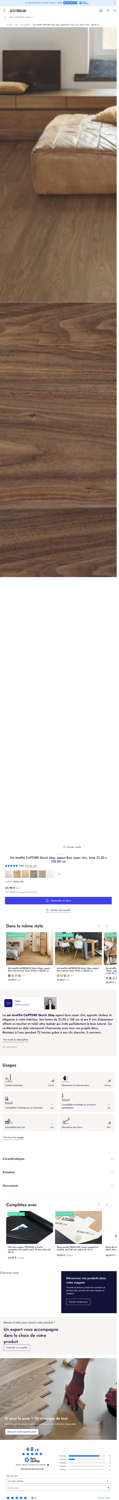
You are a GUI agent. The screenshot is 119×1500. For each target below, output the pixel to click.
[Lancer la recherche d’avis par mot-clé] (108, 1488)
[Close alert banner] (115, 3)
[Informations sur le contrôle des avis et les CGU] (48, 1465)
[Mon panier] (114, 10)
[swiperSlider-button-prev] (98, 926)
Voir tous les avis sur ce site (32, 1469)
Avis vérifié (105, 1498)
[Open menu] (4, 10)
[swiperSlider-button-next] (106, 926)
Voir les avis (31, 865)
